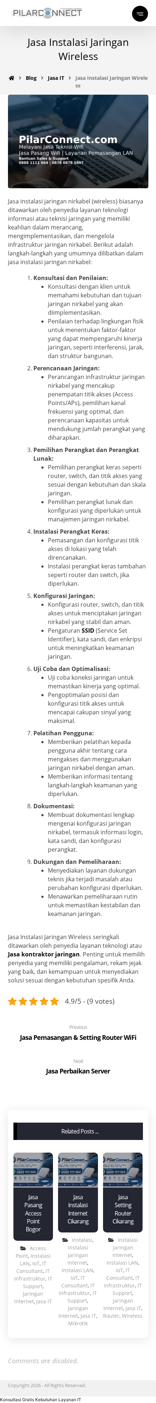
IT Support (82, 1297)
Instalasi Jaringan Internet (77, 1255)
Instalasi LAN (77, 1270)
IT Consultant (74, 1281)
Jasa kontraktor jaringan (44, 954)
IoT (36, 1263)
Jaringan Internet (73, 1312)
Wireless (132, 1315)
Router (111, 1315)
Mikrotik (78, 1323)
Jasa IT (44, 1301)
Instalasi (82, 1239)
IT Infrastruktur (77, 1289)
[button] (40, 1399)
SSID (88, 630)
